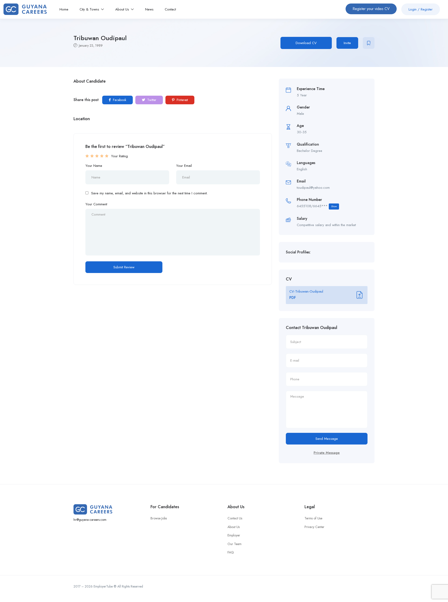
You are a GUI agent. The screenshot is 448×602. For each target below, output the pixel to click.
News (149, 9)
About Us (122, 9)
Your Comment (96, 204)
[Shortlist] (368, 43)
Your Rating (119, 156)
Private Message (327, 452)
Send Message (326, 438)
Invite (347, 43)
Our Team (235, 544)
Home (64, 9)
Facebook (119, 100)
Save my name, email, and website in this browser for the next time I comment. (149, 193)
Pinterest (182, 100)
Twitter (151, 100)
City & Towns (90, 9)
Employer (234, 535)
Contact (170, 9)
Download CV (306, 43)
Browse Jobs (158, 518)
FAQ (231, 552)
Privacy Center (314, 527)
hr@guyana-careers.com (90, 519)
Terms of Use (313, 518)
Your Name (93, 165)
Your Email (184, 165)
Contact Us (235, 518)
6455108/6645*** (317, 206)
